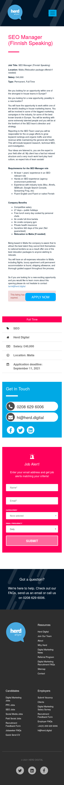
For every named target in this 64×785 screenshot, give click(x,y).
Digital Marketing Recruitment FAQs (46, 663)
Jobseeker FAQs (13, 730)
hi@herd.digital (45, 730)
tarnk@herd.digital (16, 286)
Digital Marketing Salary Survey (45, 708)
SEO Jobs (10, 709)
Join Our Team (45, 636)
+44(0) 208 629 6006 (48, 725)
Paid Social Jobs (13, 718)
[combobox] (32, 529)
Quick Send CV (13, 734)
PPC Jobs (10, 704)
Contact (41, 673)
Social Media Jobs (14, 713)
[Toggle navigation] (53, 13)
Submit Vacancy (45, 697)
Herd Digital (43, 631)
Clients (41, 701)
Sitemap (41, 668)
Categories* (11, 510)
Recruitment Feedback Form (13, 724)
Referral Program (46, 656)
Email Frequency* (14, 523)
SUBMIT (32, 541)
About (40, 640)
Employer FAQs (45, 721)
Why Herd (42, 645)
